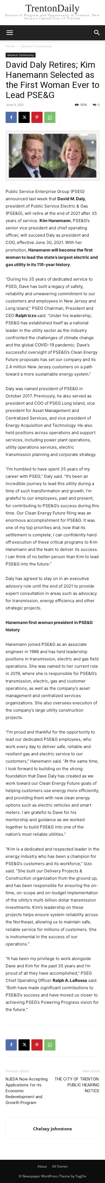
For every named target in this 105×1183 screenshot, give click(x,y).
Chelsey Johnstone (52, 1128)
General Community (36, 46)
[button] (97, 32)
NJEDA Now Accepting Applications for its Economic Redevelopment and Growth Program (27, 1091)
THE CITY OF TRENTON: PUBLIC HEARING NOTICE (76, 1085)
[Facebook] (11, 117)
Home (10, 46)
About (42, 1166)
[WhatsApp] (49, 117)
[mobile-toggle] (9, 32)
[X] (24, 117)
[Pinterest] (37, 117)
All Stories (60, 1166)
